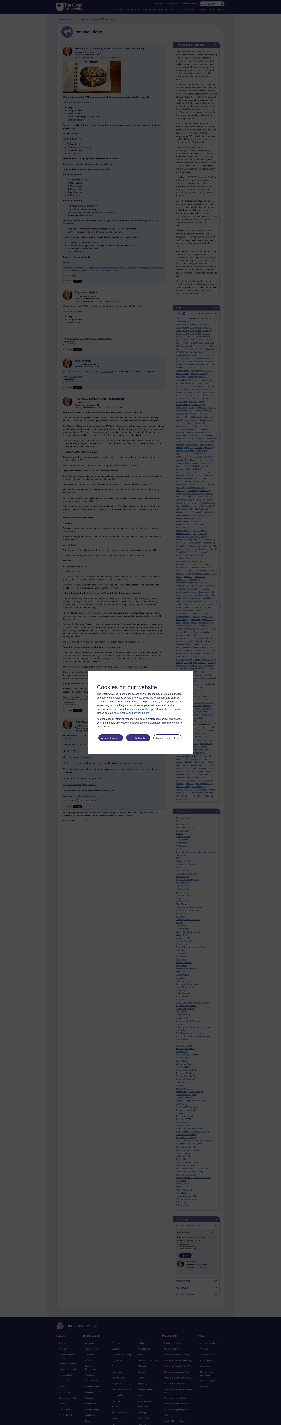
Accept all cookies (110, 738)
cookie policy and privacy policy (131, 713)
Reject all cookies (138, 738)
